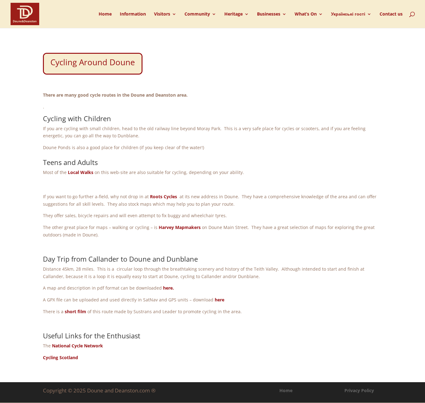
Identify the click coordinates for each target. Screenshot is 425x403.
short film (75, 311)
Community (197, 14)
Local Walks (80, 172)
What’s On (306, 14)
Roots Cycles (163, 196)
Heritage (233, 14)
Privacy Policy (359, 390)
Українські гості (348, 14)
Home (105, 14)
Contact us (391, 14)
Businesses (268, 14)
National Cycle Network (77, 346)
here (219, 300)
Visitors (162, 14)
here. (168, 288)
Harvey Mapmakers (180, 227)
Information (133, 14)
